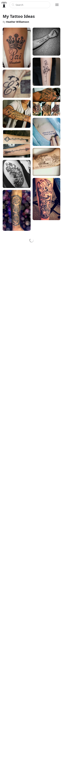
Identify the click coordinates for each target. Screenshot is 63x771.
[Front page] (4, 4)
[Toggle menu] (57, 4)
